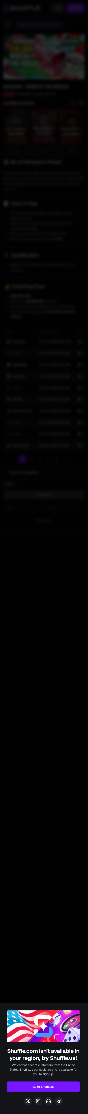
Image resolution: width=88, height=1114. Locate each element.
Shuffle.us (26, 1069)
